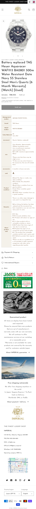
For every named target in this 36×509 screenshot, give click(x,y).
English (25, 493)
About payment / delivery (16, 402)
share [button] (6, 268)
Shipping (4, 97)
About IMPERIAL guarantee (16, 352)
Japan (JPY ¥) (10, 493)
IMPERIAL (15, 508)
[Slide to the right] (22, 56)
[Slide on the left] (13, 56)
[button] (2, 10)
